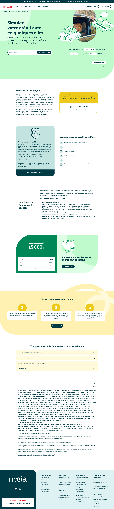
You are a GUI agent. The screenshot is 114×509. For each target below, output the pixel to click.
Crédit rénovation (80, 482)
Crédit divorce (44, 484)
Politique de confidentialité (100, 486)
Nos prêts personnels (14, 11)
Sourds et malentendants (100, 499)
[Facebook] (15, 488)
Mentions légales (97, 480)
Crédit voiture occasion (64, 480)
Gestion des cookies (98, 491)
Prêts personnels (46, 475)
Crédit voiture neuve (63, 477)
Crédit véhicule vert (81, 501)
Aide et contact (98, 494)
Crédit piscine (79, 487)
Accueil (5, 11)
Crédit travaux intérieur (82, 477)
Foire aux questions (98, 497)
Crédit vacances (45, 477)
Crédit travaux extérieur (82, 480)
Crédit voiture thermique (64, 487)
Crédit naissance (45, 489)
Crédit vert (79, 495)
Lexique (95, 501)
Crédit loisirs (44, 482)
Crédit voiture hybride (64, 484)
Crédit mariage (45, 491)
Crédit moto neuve (63, 493)
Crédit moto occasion (64, 495)
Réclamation (96, 506)
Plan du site (96, 503)
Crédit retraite (44, 487)
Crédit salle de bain (81, 484)
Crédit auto (62, 475)
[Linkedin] (20, 488)
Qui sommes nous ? (99, 475)
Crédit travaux (80, 475)
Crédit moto (62, 490)
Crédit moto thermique (64, 500)
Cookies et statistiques (99, 488)
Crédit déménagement (47, 480)
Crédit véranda (80, 491)
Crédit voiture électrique (64, 482)
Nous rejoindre (97, 477)
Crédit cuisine (79, 489)
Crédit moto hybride (63, 497)
